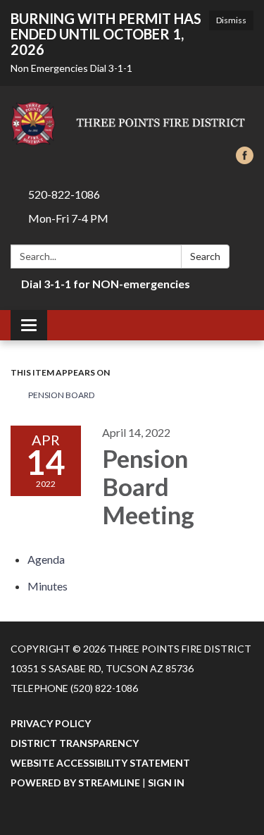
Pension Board (61, 395)
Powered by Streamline (75, 782)
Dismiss (231, 20)
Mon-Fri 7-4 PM (68, 218)
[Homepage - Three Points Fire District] (132, 123)
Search (205, 256)
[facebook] (244, 159)
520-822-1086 (64, 194)
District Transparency (75, 743)
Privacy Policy (51, 723)
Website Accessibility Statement (100, 763)
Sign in (166, 782)
